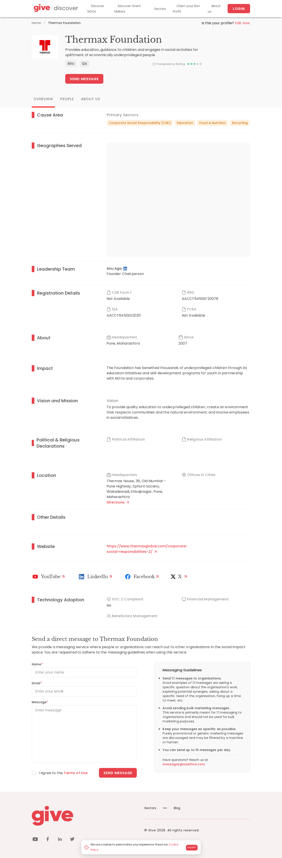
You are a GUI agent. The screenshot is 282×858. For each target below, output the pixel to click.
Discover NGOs (95, 9)
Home (36, 23)
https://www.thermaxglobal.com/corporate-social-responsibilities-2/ (147, 549)
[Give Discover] (55, 9)
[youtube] (35, 840)
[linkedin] (59, 840)
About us (214, 9)
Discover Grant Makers (127, 9)
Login (239, 8)
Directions (116, 502)
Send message (118, 772)
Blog (177, 808)
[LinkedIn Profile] (125, 268)
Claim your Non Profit (186, 9)
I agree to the (63, 772)
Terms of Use (75, 772)
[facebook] (47, 840)
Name (37, 664)
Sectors (160, 9)
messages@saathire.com (184, 764)
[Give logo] (85, 816)
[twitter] (72, 840)
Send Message (84, 78)
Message (40, 702)
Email (37, 683)
